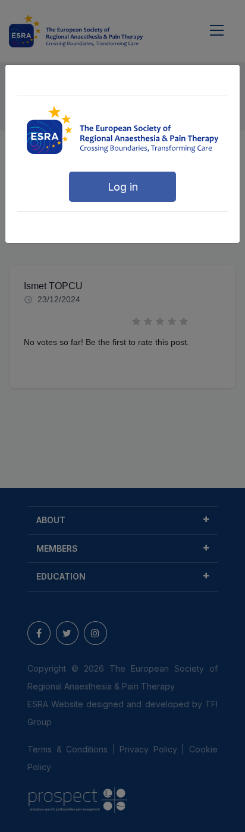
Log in (123, 187)
